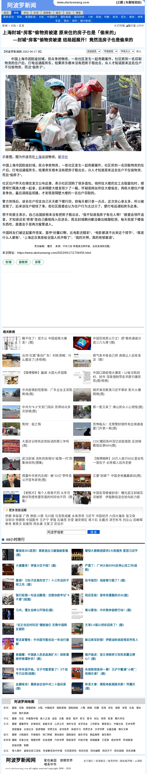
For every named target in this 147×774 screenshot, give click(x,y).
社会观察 (47, 740)
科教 (107, 16)
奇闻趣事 (95, 740)
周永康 (38, 524)
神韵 (33, 516)
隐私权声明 (126, 761)
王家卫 (48, 524)
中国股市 (32, 520)
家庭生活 (47, 723)
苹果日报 (67, 246)
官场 (115, 16)
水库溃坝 (78, 516)
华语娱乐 (36, 734)
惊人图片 (17, 750)
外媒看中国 (32, 718)
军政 (19, 16)
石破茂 (62, 520)
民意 (110, 718)
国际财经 (79, 16)
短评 (75, 718)
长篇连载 (111, 729)
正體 (120, 2)
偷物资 (23, 262)
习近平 (90, 516)
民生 (123, 16)
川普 (40, 516)
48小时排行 (15, 540)
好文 (82, 718)
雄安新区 (81, 520)
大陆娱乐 (24, 734)
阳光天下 (107, 750)
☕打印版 (119, 25)
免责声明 (113, 761)
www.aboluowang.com (73, 2)
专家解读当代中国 (52, 750)
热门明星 (47, 734)
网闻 (98, 16)
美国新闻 (30, 16)
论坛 (68, 12)
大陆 (41, 16)
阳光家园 (119, 750)
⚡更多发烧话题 (16, 510)
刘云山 (127, 520)
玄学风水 (83, 723)
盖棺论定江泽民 (32, 750)
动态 (54, 718)
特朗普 (20, 520)
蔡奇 (8, 524)
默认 (138, 51)
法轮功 (10, 520)
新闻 (16, 12)
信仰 (74, 20)
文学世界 (100, 729)
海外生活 (71, 723)
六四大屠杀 (117, 516)
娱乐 (58, 12)
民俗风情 (17, 745)
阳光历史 (83, 750)
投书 (89, 718)
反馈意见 (100, 761)
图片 (85, 20)
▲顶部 (138, 761)
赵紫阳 (27, 524)
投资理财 (40, 729)
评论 (26, 12)
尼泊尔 (59, 524)
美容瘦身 (17, 729)
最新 (8, 16)
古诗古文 (29, 729)
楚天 (50, 246)
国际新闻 (66, 16)
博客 (78, 12)
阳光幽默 (95, 750)
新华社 (63, 157)
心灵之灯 (59, 723)
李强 (53, 520)
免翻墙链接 (132, 2)
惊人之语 (45, 718)
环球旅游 (128, 740)
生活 (36, 12)
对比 (96, 718)
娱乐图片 (107, 734)
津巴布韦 (115, 520)
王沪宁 (44, 520)
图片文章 (123, 729)
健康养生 (24, 723)
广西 (26, 516)
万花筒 (105, 740)
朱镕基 (17, 516)
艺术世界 (130, 723)
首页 (6, 12)
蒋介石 (93, 520)
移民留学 (71, 740)
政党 (68, 718)
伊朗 (8, 516)
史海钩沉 (36, 723)
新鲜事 (47, 12)
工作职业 (95, 723)
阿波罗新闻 (21, 5)
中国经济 (52, 16)
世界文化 (52, 729)
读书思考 (64, 729)
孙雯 (71, 520)
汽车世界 (59, 740)
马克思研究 (70, 750)
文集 (61, 718)
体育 (140, 16)
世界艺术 (88, 729)
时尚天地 (83, 740)
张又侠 (130, 516)
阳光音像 (131, 750)
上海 (38, 157)
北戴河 (103, 520)
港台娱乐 (59, 734)
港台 (66, 20)
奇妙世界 (116, 740)
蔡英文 (17, 524)
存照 (103, 718)
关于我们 (88, 761)
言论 (21, 718)
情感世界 (36, 740)
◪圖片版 (131, 25)
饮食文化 (24, 740)
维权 (131, 16)
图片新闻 (24, 713)
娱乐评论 (83, 734)
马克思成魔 (63, 516)
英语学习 (76, 729)
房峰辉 (138, 520)
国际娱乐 (71, 734)
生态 (58, 20)
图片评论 (120, 718)
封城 (8, 262)
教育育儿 (107, 723)
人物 (90, 16)
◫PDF (140, 25)
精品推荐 (95, 734)
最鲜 (14, 740)
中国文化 (118, 723)
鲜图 (26, 745)
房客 (38, 262)
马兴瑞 (49, 516)
